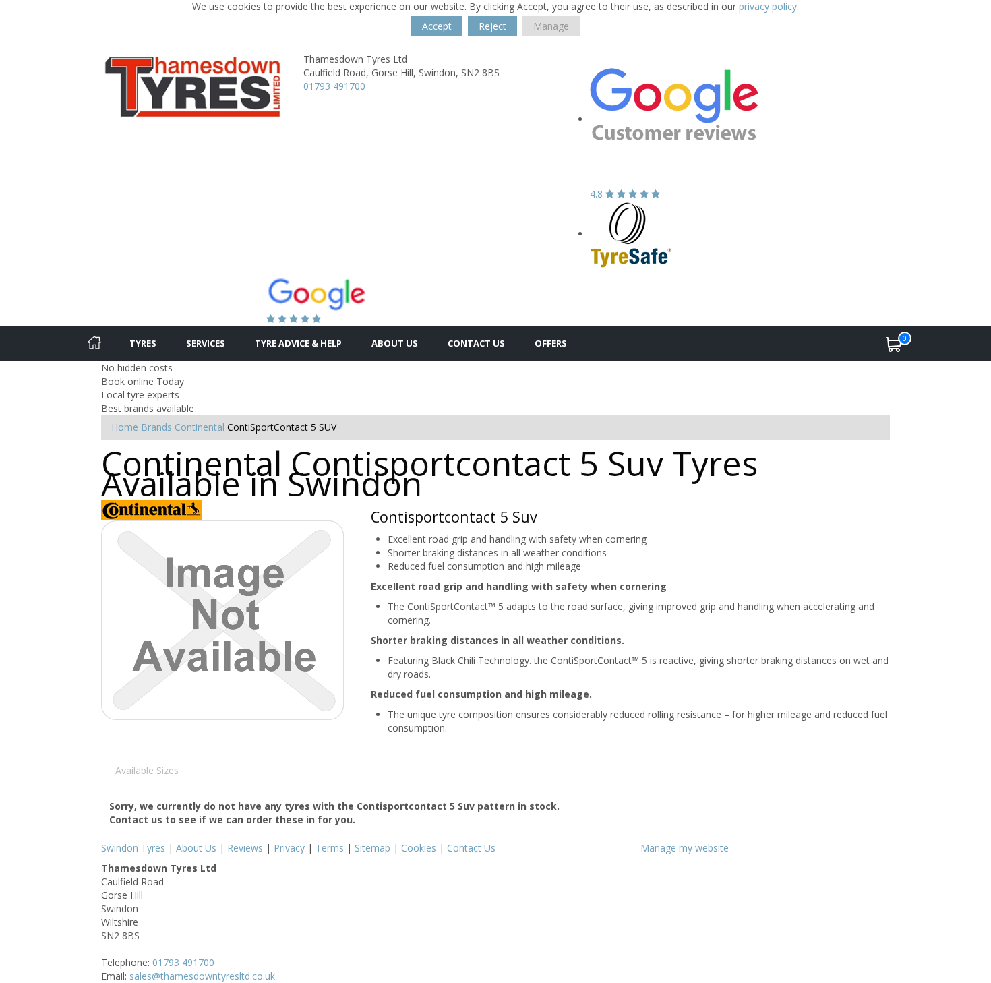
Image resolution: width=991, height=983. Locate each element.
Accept (437, 26)
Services (205, 343)
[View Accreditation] (631, 233)
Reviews (245, 847)
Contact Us (476, 343)
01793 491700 (334, 86)
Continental (199, 427)
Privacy (289, 847)
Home (124, 427)
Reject (492, 26)
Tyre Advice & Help (298, 343)
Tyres (142, 343)
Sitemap (372, 847)
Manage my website (684, 847)
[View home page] (192, 85)
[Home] (94, 343)
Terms (330, 847)
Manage (551, 26)
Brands (156, 427)
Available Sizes (147, 770)
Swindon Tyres (133, 847)
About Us (394, 343)
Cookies (418, 847)
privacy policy (768, 6)
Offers (551, 343)
